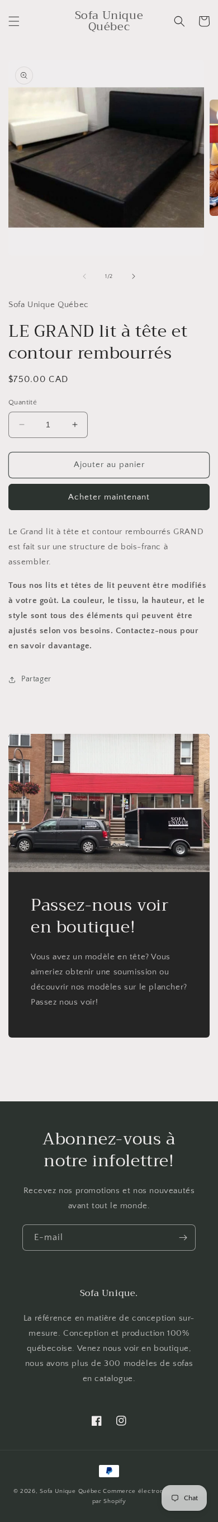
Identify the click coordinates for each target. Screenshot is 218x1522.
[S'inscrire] (182, 1237)
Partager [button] (36, 679)
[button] (14, 21)
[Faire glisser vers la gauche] (84, 276)
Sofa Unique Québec (71, 1491)
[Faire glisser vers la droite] (133, 276)
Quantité (22, 402)
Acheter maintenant (109, 497)
